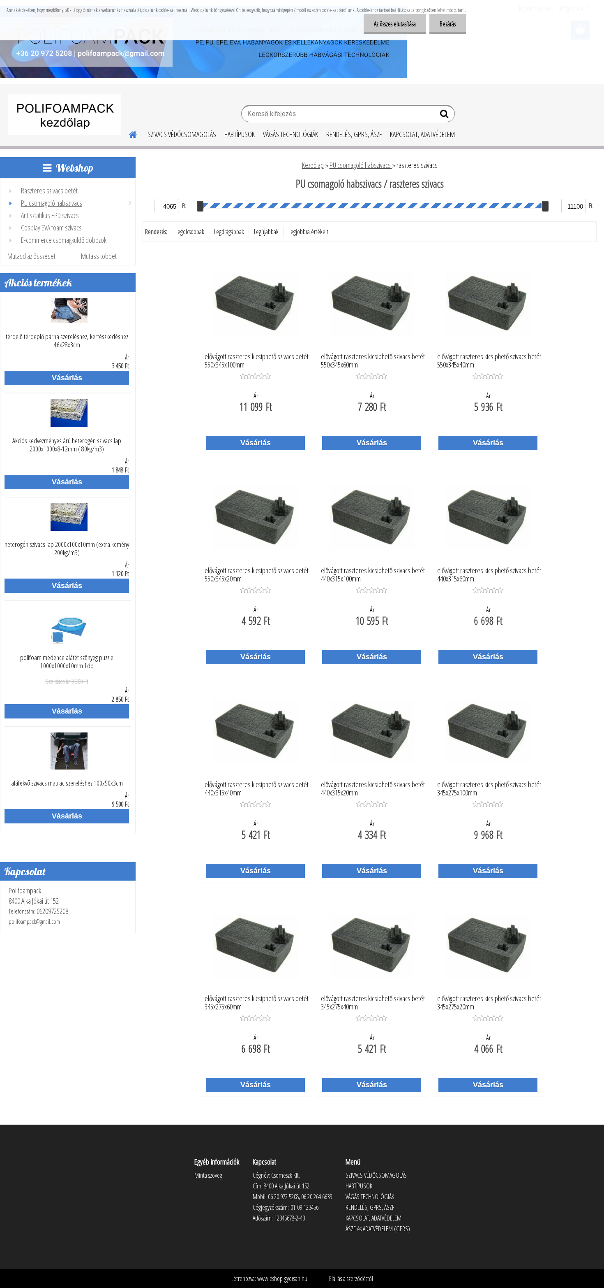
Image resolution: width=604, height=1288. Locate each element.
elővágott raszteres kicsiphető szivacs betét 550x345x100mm (257, 361)
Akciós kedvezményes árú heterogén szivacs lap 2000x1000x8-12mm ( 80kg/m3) (66, 445)
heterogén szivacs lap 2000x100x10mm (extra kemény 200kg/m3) (67, 548)
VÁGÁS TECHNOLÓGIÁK (290, 134)
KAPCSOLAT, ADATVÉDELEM (422, 134)
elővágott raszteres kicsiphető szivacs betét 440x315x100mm (373, 575)
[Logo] (64, 114)
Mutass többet (99, 256)
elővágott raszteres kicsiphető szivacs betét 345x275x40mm (373, 1002)
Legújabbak (266, 231)
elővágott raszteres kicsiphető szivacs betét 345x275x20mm (489, 1002)
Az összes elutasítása (395, 23)
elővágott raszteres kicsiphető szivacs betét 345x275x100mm (489, 788)
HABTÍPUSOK (239, 134)
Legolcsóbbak (189, 231)
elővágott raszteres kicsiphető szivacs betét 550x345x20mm (257, 575)
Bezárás (448, 23)
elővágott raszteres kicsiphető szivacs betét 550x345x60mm (373, 361)
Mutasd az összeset (31, 256)
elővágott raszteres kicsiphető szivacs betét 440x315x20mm (373, 788)
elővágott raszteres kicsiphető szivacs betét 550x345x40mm (489, 361)
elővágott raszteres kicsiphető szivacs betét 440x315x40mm (257, 788)
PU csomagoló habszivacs (361, 165)
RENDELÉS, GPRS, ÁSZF (354, 134)
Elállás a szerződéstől (351, 1278)
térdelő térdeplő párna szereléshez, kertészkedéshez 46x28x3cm (67, 340)
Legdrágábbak (229, 231)
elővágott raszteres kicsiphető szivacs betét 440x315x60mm (489, 575)
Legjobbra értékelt (308, 231)
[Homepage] (127, 133)
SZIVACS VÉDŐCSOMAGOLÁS (182, 134)
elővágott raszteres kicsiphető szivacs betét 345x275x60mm (257, 1002)
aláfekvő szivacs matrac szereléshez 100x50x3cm (67, 783)
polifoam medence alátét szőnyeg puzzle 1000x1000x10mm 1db (66, 661)
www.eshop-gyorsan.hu (282, 1278)
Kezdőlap (313, 165)
